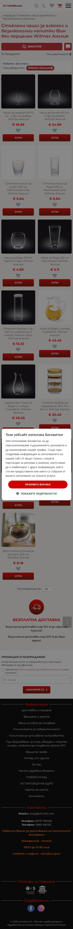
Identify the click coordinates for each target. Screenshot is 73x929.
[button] (36, 493)
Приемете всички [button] (38, 484)
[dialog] (36, 464)
